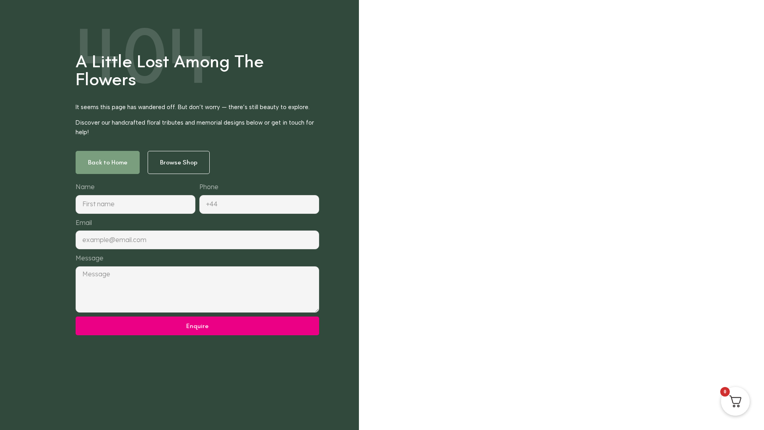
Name (85, 187)
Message (89, 258)
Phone (208, 187)
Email (84, 223)
